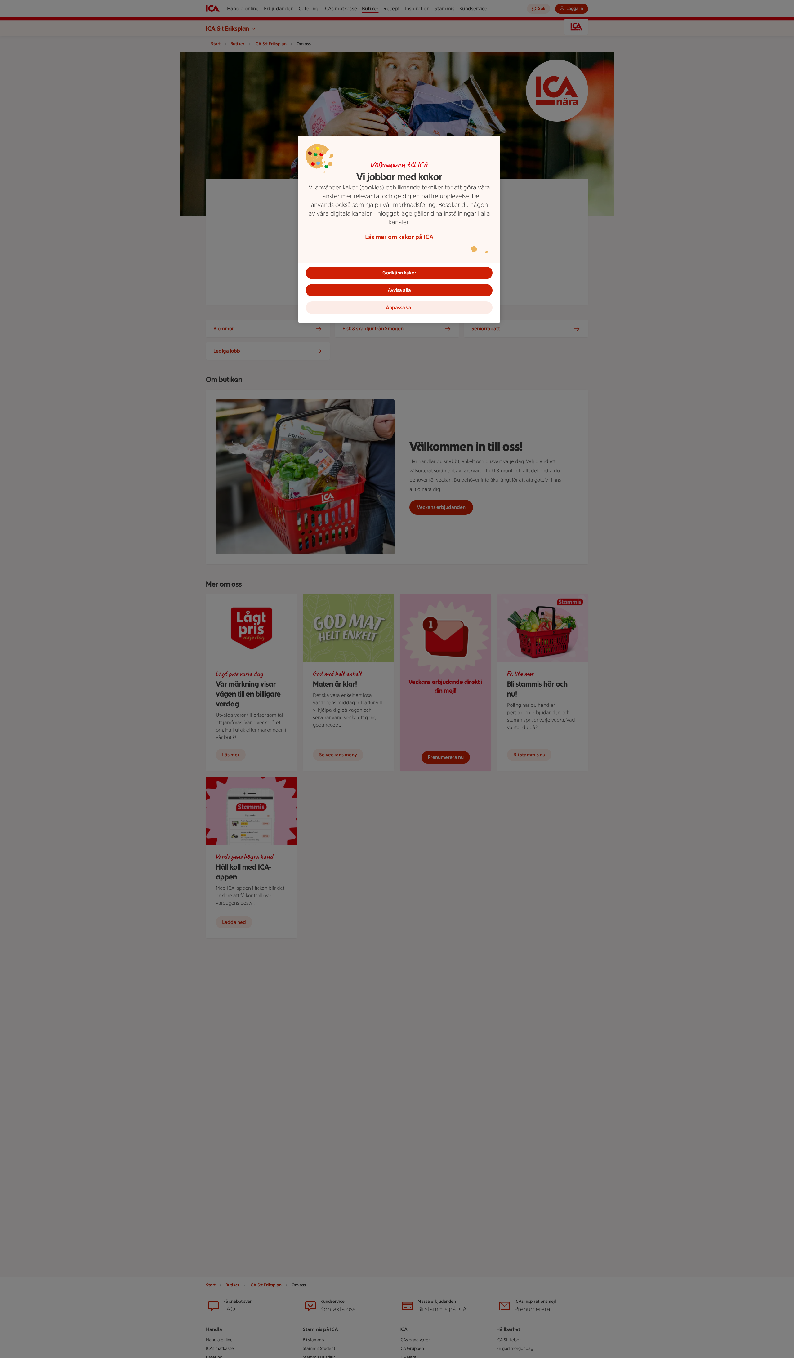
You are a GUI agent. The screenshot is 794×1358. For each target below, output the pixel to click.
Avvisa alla (399, 290)
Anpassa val (399, 307)
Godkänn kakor (399, 273)
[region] (399, 229)
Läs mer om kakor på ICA (399, 237)
